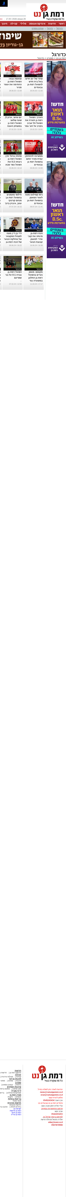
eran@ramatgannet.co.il (52, 1095)
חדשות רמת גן (15, 1073)
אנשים (18, 1097)
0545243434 (48, 1100)
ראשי (62, 23)
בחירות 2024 (16, 1107)
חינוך (4, 23)
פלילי (23, 23)
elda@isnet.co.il (55, 1122)
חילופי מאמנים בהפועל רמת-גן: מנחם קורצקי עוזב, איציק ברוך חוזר (13, 200)
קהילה (13, 23)
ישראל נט (17, 1109)
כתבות (10, 1097)
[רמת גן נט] (44, 1082)
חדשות (52, 23)
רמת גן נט (60, 58)
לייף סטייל (16, 1091)
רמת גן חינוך (16, 1112)
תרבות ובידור (15, 1078)
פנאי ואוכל (17, 1101)
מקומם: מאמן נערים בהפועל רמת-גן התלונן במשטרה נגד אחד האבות (35, 278)
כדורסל (59, 28)
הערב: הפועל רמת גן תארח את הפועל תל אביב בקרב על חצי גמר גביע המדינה (34, 123)
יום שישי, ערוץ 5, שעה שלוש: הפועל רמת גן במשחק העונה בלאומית (13, 123)
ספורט (49, 58)
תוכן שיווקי (17, 1089)
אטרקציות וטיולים (14, 1093)
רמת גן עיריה (16, 1114)
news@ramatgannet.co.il (51, 1092)
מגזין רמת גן (15, 1095)
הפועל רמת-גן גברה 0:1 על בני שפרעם (13, 275)
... (21, 280)
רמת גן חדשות (15, 1111)
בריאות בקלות (14, 1099)
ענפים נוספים (38, 28)
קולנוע (10, 1081)
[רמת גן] (46, 20)
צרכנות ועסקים (14, 1087)
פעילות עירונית (7, 1077)
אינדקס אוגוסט (37, 23)
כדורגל (50, 28)
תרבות (18, 1081)
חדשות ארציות (14, 1103)
